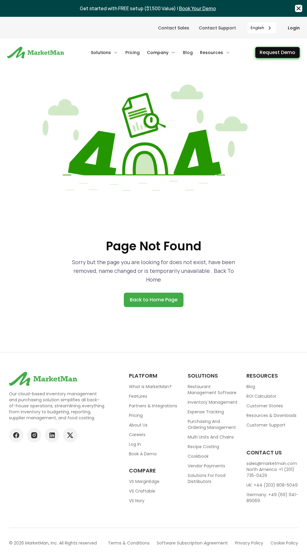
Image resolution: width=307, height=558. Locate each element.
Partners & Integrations (153, 406)
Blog (250, 387)
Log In (135, 444)
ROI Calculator (261, 396)
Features (138, 396)
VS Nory (137, 501)
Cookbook (198, 456)
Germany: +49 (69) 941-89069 (272, 498)
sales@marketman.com (271, 463)
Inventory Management (212, 402)
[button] (104, 53)
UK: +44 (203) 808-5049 (272, 485)
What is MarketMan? (150, 387)
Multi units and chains (211, 437)
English (257, 28)
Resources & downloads (271, 415)
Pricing (136, 415)
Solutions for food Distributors (206, 478)
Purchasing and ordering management (212, 424)
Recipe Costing (203, 447)
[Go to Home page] (36, 53)
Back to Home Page (153, 299)
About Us (138, 425)
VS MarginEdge (144, 481)
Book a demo (143, 454)
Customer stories (264, 406)
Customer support (265, 425)
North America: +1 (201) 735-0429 (270, 472)
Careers (137, 435)
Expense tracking (206, 412)
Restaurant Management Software (212, 390)
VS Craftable (142, 491)
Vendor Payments (206, 466)
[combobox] (262, 27)
